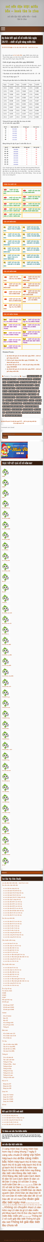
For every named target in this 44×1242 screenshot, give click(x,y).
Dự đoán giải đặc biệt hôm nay (24, 385)
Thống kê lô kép (6, 718)
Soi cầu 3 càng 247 (16, 403)
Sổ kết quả (5, 1002)
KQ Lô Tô (5, 1080)
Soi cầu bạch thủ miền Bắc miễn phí (22, 1214)
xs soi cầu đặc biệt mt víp (11, 948)
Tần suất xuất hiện (6, 770)
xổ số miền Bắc (18, 55)
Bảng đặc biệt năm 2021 (25, 379)
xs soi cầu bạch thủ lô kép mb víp (13, 893)
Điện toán (5, 1030)
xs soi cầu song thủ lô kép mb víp (13, 935)
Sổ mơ (3, 865)
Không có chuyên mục (21, 400)
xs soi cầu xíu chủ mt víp (10, 961)
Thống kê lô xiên (6, 707)
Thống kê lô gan (6, 696)
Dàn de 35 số (23, 1187)
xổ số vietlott (5, 549)
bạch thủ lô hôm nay (30, 1161)
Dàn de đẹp (27, 1193)
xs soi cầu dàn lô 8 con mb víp (12, 923)
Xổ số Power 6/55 (8, 1025)
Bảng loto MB (7, 1088)
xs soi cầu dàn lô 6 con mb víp (12, 921)
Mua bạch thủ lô (14, 1213)
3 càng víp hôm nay (33, 376)
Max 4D (4, 591)
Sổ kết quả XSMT (6, 539)
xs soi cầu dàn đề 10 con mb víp (13, 908)
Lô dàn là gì (18, 1210)
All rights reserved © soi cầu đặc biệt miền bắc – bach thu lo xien (22, 1240)
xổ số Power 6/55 (6, 570)
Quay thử (5, 1091)
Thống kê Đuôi (5, 738)
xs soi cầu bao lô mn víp (10, 967)
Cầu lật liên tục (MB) (7, 654)
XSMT (3, 497)
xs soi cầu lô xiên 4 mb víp (11, 930)
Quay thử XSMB (6, 823)
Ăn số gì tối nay (7, 988)
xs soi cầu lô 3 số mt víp (10, 952)
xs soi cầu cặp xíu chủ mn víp (12, 970)
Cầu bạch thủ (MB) (6, 644)
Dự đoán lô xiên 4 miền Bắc (28, 391)
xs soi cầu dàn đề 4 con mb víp (12, 901)
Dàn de (16, 1184)
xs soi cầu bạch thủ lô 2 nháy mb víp (14, 897)
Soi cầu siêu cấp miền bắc (10, 885)
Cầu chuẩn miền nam (8, 964)
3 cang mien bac (11, 1148)
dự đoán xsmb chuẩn (22, 397)
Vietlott (4, 1013)
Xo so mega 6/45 (6, 560)
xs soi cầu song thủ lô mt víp (11, 959)
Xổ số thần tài (5, 633)
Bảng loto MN (7, 1086)
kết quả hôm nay (6, 507)
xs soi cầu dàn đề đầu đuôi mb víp (13, 910)
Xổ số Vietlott (7, 1016)
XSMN (3, 486)
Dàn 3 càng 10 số (14, 1181)
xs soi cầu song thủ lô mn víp (12, 983)
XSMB (3, 476)
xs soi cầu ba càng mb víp (11, 888)
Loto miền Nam (5, 802)
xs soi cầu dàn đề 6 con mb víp (12, 904)
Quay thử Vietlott (6, 854)
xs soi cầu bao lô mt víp (10, 943)
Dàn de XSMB (19, 1190)
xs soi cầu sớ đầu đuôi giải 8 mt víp (14, 954)
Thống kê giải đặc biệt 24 (13, 412)
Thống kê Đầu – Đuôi (7, 749)
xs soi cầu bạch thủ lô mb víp (12, 895)
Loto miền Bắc (5, 791)
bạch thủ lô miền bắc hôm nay (21, 1167)
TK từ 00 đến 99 (6, 780)
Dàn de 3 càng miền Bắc (27, 1184)
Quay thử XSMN (6, 833)
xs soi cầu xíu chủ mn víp (11, 985)
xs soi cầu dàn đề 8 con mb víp (12, 906)
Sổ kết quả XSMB (6, 518)
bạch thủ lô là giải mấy (14, 1164)
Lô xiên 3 (31, 400)
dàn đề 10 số (35, 1195)
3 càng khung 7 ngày (23, 1151)
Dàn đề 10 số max (12, 1199)
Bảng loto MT (7, 1084)
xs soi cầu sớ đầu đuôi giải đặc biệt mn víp (16, 981)
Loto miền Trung (6, 812)
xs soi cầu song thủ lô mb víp (12, 937)
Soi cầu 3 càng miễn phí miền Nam (13, 406)
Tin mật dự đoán (7, 991)
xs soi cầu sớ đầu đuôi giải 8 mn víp (14, 978)
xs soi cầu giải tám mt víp (11, 950)
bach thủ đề (13, 1158)
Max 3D (4, 581)
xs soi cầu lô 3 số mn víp (10, 976)
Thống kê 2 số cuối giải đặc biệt (22, 1217)
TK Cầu (4, 1041)
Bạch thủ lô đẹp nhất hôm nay (18, 1170)
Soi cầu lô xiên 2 (17, 409)
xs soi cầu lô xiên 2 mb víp (11, 926)
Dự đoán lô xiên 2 (13, 391)
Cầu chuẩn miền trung (8, 940)
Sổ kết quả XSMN (6, 528)
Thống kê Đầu (5, 728)
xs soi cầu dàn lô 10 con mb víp (12, 913)
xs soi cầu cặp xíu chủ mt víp (12, 945)
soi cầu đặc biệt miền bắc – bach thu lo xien (22, 8)
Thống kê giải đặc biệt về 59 (13, 415)
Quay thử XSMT (5, 844)
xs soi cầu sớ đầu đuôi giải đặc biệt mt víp (16, 956)
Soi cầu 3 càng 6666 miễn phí (32, 403)
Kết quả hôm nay (7, 999)
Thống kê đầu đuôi (6, 686)
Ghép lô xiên (9, 400)
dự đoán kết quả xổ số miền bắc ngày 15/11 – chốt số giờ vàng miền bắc (18, 421)
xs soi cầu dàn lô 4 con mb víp (12, 915)
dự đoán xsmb (32, 394)
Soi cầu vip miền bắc (8, 918)
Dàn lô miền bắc (18, 1195)
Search (5, 437)
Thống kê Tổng (5, 760)
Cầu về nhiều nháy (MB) (7, 676)
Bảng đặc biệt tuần (18, 1176)
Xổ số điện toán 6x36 (7, 612)
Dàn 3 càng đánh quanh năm (28, 382)
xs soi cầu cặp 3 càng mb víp (12, 899)
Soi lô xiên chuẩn (28, 409)
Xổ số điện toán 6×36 (18, 423)
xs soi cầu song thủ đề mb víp (12, 932)
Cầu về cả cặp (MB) (6, 665)
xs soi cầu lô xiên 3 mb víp (11, 928)
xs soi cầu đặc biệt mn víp (11, 972)
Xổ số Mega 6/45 (8, 1022)
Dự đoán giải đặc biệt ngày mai (20, 1200)
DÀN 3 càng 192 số (13, 382)
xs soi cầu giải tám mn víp (11, 974)
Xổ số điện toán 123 (6, 623)
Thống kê (4, 602)
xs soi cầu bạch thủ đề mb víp (12, 890)
